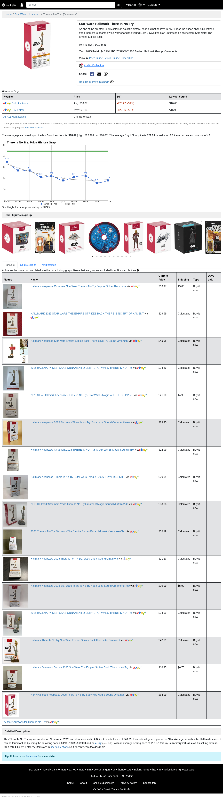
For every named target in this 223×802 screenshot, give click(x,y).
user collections (59, 747)
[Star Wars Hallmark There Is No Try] (37, 44)
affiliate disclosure (103, 783)
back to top (149, 783)
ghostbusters (186, 769)
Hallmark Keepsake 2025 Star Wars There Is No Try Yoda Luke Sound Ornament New (80, 422)
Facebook (31, 756)
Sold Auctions (19, 103)
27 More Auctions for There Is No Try (24, 722)
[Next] (217, 237)
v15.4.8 (131, 4)
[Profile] (22, 4)
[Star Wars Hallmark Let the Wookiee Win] (16, 237)
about (83, 783)
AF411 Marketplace (14, 116)
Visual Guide (112, 58)
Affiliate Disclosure (34, 127)
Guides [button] (152, 4)
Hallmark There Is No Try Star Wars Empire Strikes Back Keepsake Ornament (75, 640)
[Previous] (5, 237)
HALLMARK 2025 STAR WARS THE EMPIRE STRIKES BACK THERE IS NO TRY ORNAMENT (87, 313)
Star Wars (20, 14)
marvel (46, 769)
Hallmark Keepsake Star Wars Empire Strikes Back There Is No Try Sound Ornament (79, 340)
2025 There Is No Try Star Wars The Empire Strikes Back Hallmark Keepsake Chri (78, 531)
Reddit (129, 776)
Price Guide (96, 58)
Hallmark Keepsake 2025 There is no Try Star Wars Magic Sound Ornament (74, 558)
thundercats (124, 769)
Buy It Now (17, 110)
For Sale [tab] (10, 265)
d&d (153, 769)
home (70, 783)
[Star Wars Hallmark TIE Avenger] (159, 237)
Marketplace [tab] (49, 265)
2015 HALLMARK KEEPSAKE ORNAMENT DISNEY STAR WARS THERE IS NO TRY (82, 367)
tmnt (89, 769)
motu (81, 769)
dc (114, 769)
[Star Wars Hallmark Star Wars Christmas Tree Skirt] (104, 237)
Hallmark (34, 14)
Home (8, 14)
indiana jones (141, 769)
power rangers (102, 769)
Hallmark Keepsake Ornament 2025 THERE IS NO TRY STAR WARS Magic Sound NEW (83, 449)
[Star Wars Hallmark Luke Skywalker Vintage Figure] (45, 237)
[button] (141, 4)
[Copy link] (106, 73)
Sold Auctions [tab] (28, 265)
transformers (59, 769)
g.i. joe (72, 769)
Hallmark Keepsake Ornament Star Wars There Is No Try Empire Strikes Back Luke (78, 286)
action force (170, 769)
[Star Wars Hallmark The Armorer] (133, 237)
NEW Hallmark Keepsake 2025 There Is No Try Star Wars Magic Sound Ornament (78, 694)
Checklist (127, 58)
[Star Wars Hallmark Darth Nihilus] (188, 237)
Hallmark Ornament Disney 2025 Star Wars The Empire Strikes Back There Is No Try (79, 667)
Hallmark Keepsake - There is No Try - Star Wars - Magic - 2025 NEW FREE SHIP (78, 477)
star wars (34, 769)
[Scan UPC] (118, 5)
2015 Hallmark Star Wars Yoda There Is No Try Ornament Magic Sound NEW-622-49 (79, 504)
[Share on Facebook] (92, 74)
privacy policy (129, 783)
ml (160, 769)
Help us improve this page (94, 82)
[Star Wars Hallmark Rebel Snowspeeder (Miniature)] (72, 237)
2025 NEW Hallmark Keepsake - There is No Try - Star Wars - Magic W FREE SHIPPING (82, 395)
